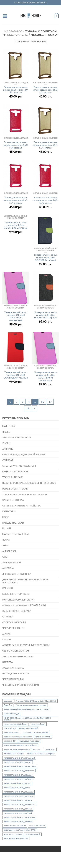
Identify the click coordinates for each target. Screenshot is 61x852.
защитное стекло (11, 732)
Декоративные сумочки (16, 574)
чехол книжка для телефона (16, 838)
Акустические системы (16, 437)
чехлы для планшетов (15, 673)
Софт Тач (8, 705)
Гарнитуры (8, 511)
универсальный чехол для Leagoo (18, 792)
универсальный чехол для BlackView (20, 766)
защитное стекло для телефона (18, 737)
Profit (6, 443)
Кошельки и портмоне (15, 593)
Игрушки (7, 588)
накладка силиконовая (29, 741)
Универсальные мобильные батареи (24, 494)
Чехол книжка (10, 728)
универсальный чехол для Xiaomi (18, 821)
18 (27, 408)
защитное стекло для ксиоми (35, 732)
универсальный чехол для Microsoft (19, 804)
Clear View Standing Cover (19, 466)
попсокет (37, 749)
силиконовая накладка (14, 753)
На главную (13, 31)
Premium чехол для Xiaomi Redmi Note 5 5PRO (36, 701)
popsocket (8, 701)
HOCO (5, 517)
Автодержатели (11, 562)
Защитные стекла (13, 500)
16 (42, 401)
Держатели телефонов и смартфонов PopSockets (25, 581)
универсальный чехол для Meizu (18, 800)
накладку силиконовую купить (17, 749)
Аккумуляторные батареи (17, 656)
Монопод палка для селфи (18, 599)
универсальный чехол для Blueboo (19, 770)
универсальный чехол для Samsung (19, 817)
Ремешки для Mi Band (15, 488)
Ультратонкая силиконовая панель (31, 705)
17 (50, 401)
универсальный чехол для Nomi (18, 813)
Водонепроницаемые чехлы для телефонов (29, 482)
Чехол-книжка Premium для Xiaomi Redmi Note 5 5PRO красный (27, 719)
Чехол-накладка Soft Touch (15, 724)
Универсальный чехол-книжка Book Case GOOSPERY (26, 709)
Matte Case (9, 426)
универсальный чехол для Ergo (17, 783)
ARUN (5, 545)
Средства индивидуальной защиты (23, 454)
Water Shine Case (12, 477)
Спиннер (7, 616)
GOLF (5, 556)
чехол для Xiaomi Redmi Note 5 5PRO (20, 830)
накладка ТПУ (10, 741)
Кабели (6, 639)
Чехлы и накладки (13, 679)
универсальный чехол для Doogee (19, 779)
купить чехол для (43, 737)
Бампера (7, 662)
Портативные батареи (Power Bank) (24, 605)
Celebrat (7, 460)
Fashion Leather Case (15, 471)
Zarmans (7, 448)
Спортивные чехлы (14, 622)
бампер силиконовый (28, 728)
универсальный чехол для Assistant (19, 758)
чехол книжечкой (32, 834)
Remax (6, 539)
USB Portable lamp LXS (15, 650)
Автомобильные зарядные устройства (26, 645)
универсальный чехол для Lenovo (18, 796)
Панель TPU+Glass (13, 522)
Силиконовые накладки (16, 611)
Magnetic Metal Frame (16, 534)
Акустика (8, 568)
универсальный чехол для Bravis (18, 775)
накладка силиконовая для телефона (20, 745)
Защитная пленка (13, 667)
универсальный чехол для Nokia (18, 809)
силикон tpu (50, 749)
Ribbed (6, 431)
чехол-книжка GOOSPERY (15, 826)
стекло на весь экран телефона (41, 753)
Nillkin (6, 528)
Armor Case (9, 551)
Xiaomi (6, 633)
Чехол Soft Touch (13, 628)
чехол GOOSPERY (37, 826)
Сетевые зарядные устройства (21, 505)
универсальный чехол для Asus (17, 762)
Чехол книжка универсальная (20, 685)
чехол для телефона (13, 834)
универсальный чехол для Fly (17, 787)
